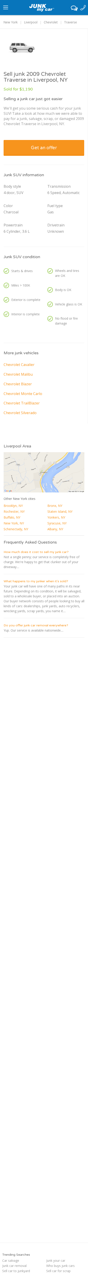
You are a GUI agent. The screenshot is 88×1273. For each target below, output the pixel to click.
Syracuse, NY (57, 523)
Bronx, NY (54, 505)
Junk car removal (14, 1266)
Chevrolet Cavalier (19, 364)
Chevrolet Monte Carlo (23, 393)
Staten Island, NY (59, 511)
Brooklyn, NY (13, 505)
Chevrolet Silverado (20, 412)
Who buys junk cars (60, 1266)
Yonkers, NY (56, 517)
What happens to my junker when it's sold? (36, 581)
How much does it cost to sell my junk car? (36, 552)
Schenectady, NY (16, 529)
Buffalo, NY (12, 517)
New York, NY (14, 523)
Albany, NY (55, 529)
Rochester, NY (14, 511)
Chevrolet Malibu (18, 374)
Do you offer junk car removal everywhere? (36, 625)
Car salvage (10, 1260)
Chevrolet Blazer (18, 383)
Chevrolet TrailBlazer (22, 403)
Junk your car (55, 1260)
